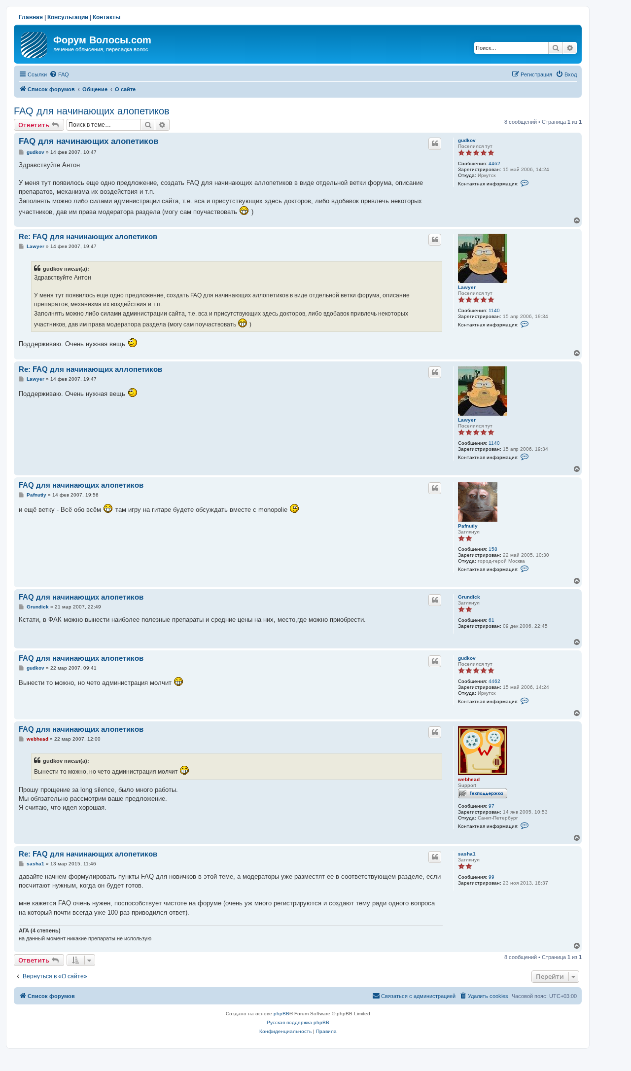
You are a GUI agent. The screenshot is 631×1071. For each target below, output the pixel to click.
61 (491, 620)
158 (493, 549)
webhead (469, 779)
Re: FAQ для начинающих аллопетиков (90, 369)
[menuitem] (59, 74)
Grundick (469, 597)
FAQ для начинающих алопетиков (92, 111)
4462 (494, 163)
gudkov (467, 140)
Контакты (106, 17)
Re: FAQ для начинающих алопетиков (88, 236)
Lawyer (467, 287)
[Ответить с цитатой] (434, 143)
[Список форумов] (34, 43)
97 (491, 806)
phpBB (281, 1013)
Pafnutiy (468, 526)
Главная (31, 17)
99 (491, 877)
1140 (494, 310)
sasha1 (467, 854)
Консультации (67, 17)
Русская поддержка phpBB (298, 1022)
